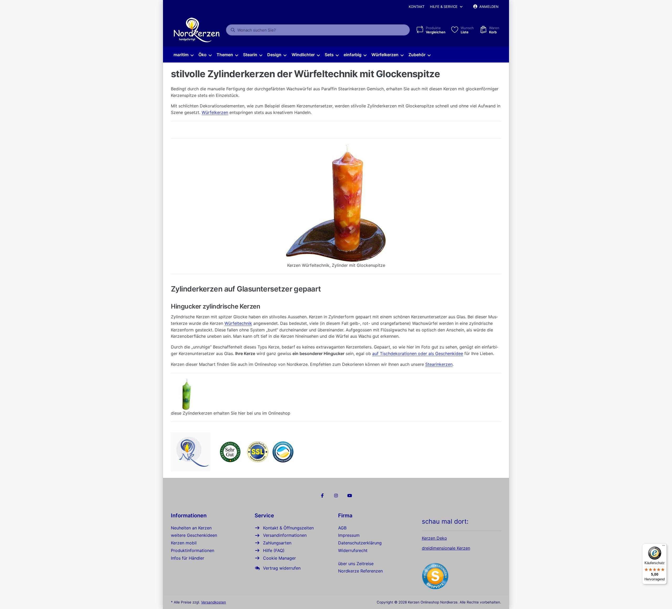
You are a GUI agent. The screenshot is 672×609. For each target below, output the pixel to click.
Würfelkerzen (215, 112)
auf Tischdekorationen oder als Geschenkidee (417, 353)
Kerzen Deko (434, 538)
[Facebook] (322, 495)
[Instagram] (336, 495)
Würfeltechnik (238, 323)
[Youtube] (349, 495)
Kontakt (416, 6)
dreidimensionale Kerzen (446, 548)
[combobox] (318, 29)
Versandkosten (213, 602)
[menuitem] (183, 55)
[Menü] (663, 547)
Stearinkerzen (439, 364)
